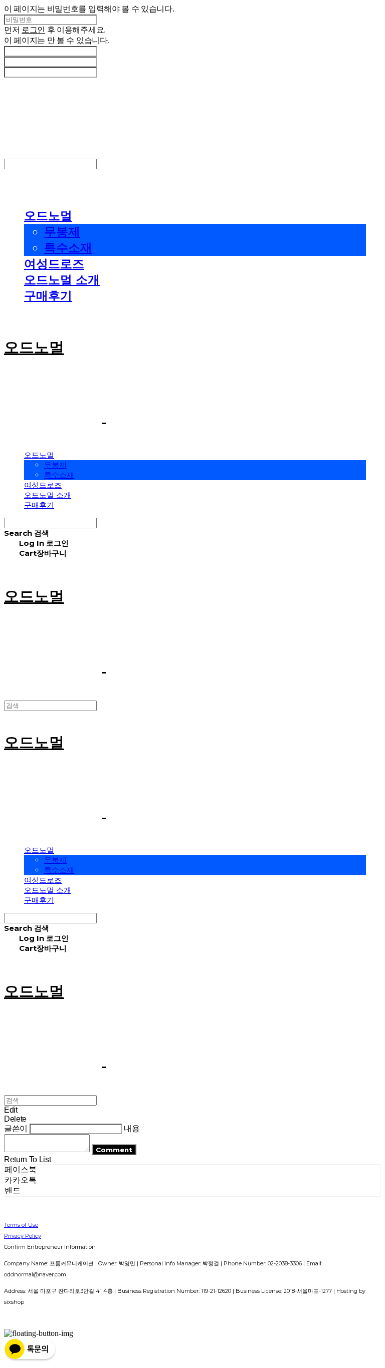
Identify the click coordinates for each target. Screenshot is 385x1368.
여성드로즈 (54, 263)
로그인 (33, 30)
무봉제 (62, 231)
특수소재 (68, 247)
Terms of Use (21, 1224)
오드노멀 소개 (62, 279)
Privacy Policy (22, 1235)
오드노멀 (48, 215)
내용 (131, 1128)
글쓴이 (16, 1128)
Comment (114, 1150)
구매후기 (48, 295)
